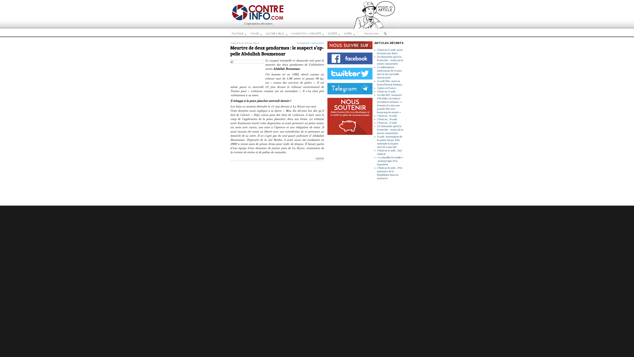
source (320, 158)
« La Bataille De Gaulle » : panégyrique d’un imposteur (390, 161)
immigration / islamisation (310, 43)
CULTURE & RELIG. (275, 33)
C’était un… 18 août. (387, 119)
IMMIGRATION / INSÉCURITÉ (306, 33)
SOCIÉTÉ (332, 33)
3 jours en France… (387, 88)
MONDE (254, 33)
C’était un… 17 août (387, 122)
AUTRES (348, 33)
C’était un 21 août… (387, 91)
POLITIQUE (237, 33)
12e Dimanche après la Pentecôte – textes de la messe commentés (390, 130)
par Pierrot (254, 43)
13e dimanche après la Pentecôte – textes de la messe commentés (390, 60)
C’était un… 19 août (387, 116)
